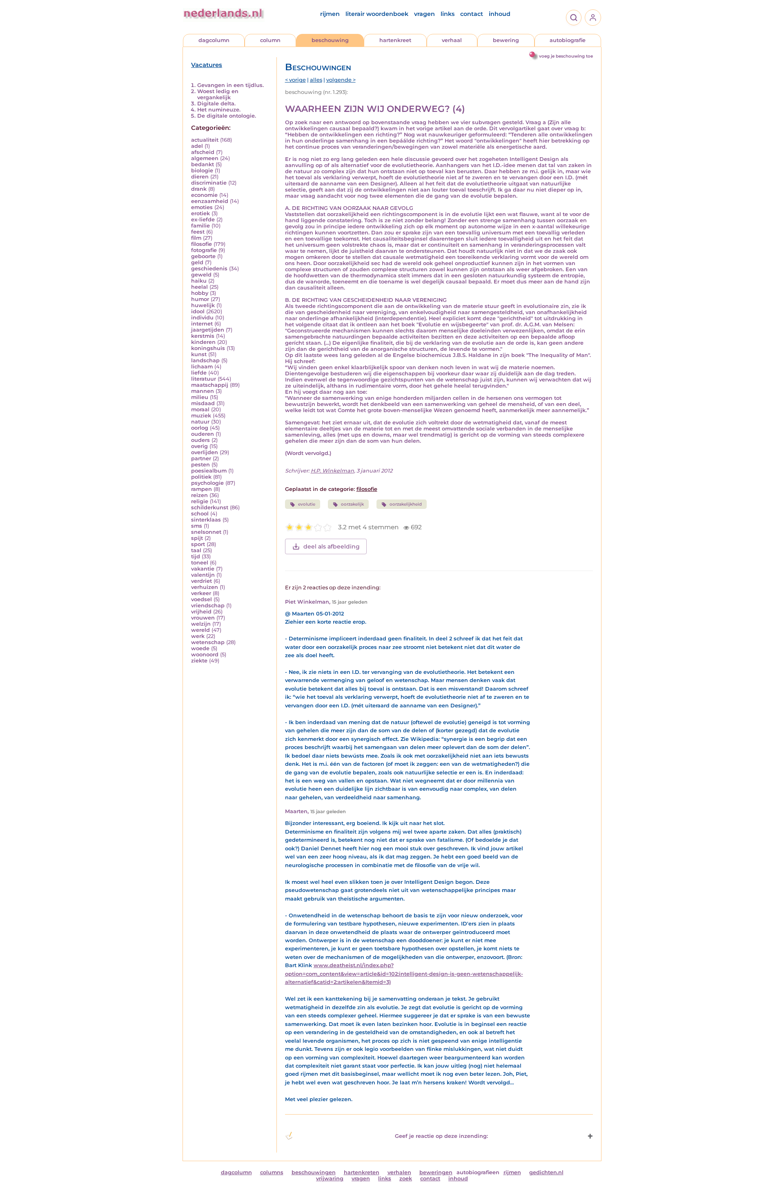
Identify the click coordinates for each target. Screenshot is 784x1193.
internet (202, 324)
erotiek (200, 213)
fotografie (204, 250)
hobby (199, 293)
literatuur (203, 379)
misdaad (203, 403)
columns (271, 1172)
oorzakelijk (352, 504)
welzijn (201, 624)
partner (201, 458)
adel (197, 146)
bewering (506, 40)
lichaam (202, 366)
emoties (202, 207)
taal (196, 550)
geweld (201, 275)
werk (198, 636)
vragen (424, 14)
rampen (201, 489)
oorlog (199, 428)
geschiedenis (209, 268)
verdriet (201, 581)
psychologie (207, 483)
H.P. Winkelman (332, 471)
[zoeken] (573, 17)
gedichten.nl (546, 1172)
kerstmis (202, 336)
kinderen (203, 342)
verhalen (399, 1172)
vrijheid (201, 612)
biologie (202, 170)
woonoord (204, 654)
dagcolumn (213, 40)
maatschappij (209, 385)
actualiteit (204, 140)
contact (471, 14)
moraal (200, 409)
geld (197, 262)
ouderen (202, 434)
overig (199, 446)
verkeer (201, 593)
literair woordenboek (376, 14)
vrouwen (203, 618)
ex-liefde (203, 219)
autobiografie (568, 40)
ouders (200, 440)
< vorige (295, 80)
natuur (200, 422)
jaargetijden (207, 330)
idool (198, 311)
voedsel (201, 599)
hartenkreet (395, 40)
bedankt (202, 164)
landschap (205, 360)
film (196, 238)
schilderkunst (209, 507)
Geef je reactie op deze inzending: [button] (441, 1136)
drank (199, 189)
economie (204, 195)
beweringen (435, 1172)
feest (198, 232)
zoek (405, 1178)
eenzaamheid (209, 201)
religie (199, 501)
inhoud (499, 14)
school (200, 514)
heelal (199, 287)
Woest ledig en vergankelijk (217, 94)
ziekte (199, 661)
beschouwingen (314, 1172)
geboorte (203, 256)
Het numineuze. (219, 110)
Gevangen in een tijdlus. (230, 85)
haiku (199, 281)
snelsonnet (206, 532)
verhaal (452, 40)
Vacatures (206, 65)
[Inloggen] (593, 17)
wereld (200, 630)
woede (200, 648)
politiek (201, 477)
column (270, 40)
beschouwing (330, 40)
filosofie (201, 244)
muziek (201, 416)
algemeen (204, 158)
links (447, 14)
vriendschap (208, 605)
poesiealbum (209, 471)
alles (316, 80)
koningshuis (208, 348)
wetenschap (208, 642)
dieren (200, 177)
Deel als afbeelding (331, 546)
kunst (199, 354)
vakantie (202, 569)
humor (200, 299)
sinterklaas (206, 520)
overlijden (204, 452)
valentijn (203, 575)
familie (200, 226)
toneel (199, 563)
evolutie (306, 504)
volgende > (341, 80)
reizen (199, 495)
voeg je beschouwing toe (566, 56)
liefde (199, 373)
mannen (202, 391)
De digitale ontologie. (226, 116)
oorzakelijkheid (406, 504)
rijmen (330, 14)
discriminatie (209, 183)
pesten (200, 465)
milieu (199, 397)
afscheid (202, 152)
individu (202, 317)
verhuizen (204, 587)
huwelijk (203, 305)
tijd (195, 556)
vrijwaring (329, 1178)
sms (196, 526)
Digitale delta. (216, 103)
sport (198, 544)
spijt (197, 538)
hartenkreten (361, 1172)
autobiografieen (478, 1172)
